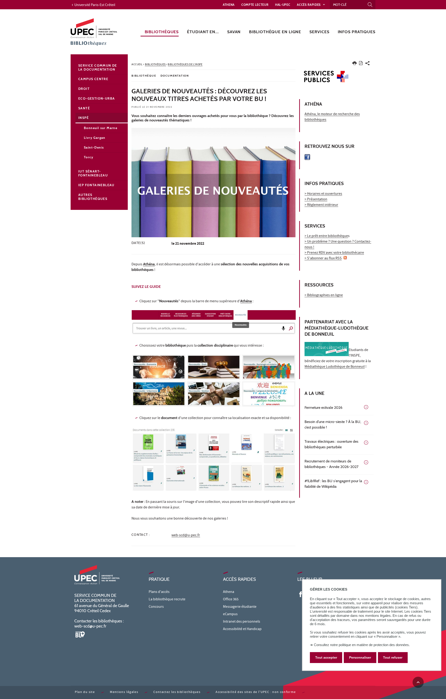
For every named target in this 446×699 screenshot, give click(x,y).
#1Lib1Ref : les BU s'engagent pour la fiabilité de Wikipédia (333, 484)
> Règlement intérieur (321, 205)
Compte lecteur (254, 5)
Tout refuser (392, 658)
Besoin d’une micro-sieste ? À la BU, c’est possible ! (333, 424)
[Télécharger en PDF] (361, 64)
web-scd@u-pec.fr (185, 535)
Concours (156, 607)
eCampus (230, 614)
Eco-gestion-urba (96, 98)
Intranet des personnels (241, 622)
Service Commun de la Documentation (97, 67)
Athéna (149, 264)
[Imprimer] (354, 64)
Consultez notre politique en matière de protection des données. (362, 645)
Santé (84, 108)
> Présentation (316, 199)
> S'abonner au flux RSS (323, 258)
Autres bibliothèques (92, 197)
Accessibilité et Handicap (242, 629)
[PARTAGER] (367, 64)
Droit (84, 89)
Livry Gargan (94, 138)
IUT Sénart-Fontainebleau (93, 173)
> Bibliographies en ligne (324, 295)
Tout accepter (326, 658)
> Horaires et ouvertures (323, 194)
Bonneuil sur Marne (100, 128)
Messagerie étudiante (239, 607)
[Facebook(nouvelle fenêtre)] (300, 594)
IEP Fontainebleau (96, 185)
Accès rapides (309, 5)
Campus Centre (93, 79)
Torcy (88, 157)
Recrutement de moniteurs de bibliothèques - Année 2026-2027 (331, 464)
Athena (229, 5)
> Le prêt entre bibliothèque (326, 236)
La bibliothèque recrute (167, 599)
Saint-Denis (94, 147)
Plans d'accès (159, 592)
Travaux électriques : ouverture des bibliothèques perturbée (331, 444)
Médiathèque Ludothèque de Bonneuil (335, 367)
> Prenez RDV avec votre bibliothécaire (334, 253)
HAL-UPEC (282, 5)
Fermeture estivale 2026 (323, 407)
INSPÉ (83, 118)
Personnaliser (360, 658)
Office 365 (231, 599)
